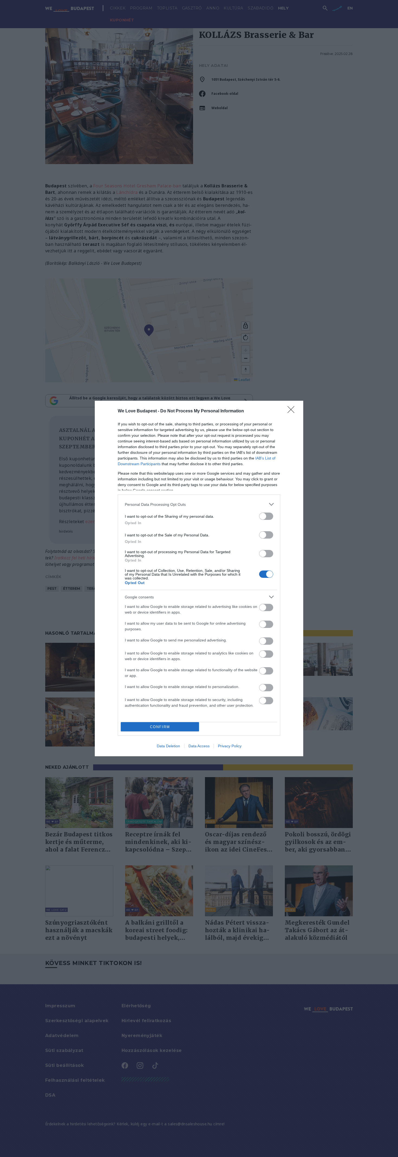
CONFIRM (160, 727)
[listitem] (199, 504)
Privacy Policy (230, 746)
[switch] (266, 516)
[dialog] (199, 578)
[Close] (293, 411)
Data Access (199, 746)
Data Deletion (168, 746)
